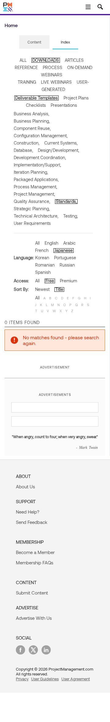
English (51, 243)
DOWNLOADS (45, 60)
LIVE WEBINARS (56, 82)
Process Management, (35, 186)
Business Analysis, (31, 113)
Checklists (36, 105)
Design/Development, (58, 150)
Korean (42, 257)
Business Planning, (32, 121)
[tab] (34, 42)
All (37, 243)
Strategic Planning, (32, 208)
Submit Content (32, 592)
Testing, (70, 215)
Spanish (43, 272)
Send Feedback (31, 522)
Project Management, (34, 194)
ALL (23, 60)
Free (50, 280)
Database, (23, 150)
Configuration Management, (41, 135)
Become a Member (35, 552)
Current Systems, (61, 142)
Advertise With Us (34, 618)
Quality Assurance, (32, 201)
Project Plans (76, 97)
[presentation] (34, 42)
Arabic (69, 243)
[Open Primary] (88, 7)
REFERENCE (26, 67)
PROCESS (52, 67)
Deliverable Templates (36, 97)
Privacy (22, 678)
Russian (67, 264)
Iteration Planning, (31, 172)
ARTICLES (74, 60)
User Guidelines (45, 678)
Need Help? (27, 511)
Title (59, 289)
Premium (68, 280)
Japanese (63, 250)
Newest (42, 289)
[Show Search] (100, 7)
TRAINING (27, 82)
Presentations (64, 105)
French (42, 250)
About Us (25, 486)
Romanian (45, 264)
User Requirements (32, 223)
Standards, (66, 201)
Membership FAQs (34, 562)
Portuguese (65, 257)
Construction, (26, 142)
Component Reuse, (32, 128)
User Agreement (75, 678)
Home (11, 25)
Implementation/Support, (37, 164)
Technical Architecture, (36, 215)
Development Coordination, (40, 157)
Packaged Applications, (36, 179)
